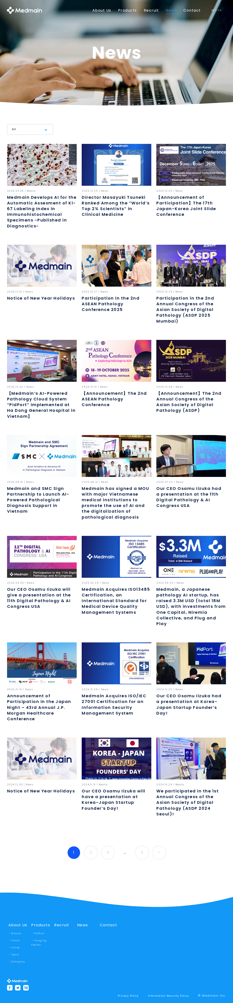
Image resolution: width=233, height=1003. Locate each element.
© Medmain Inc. (212, 995)
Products (40, 925)
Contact (108, 925)
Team (15, 954)
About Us (17, 925)
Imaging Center (39, 943)
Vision (15, 940)
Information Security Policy (168, 996)
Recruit (61, 925)
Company (18, 961)
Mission (16, 933)
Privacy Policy (128, 996)
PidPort (39, 933)
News (82, 925)
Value (15, 947)
